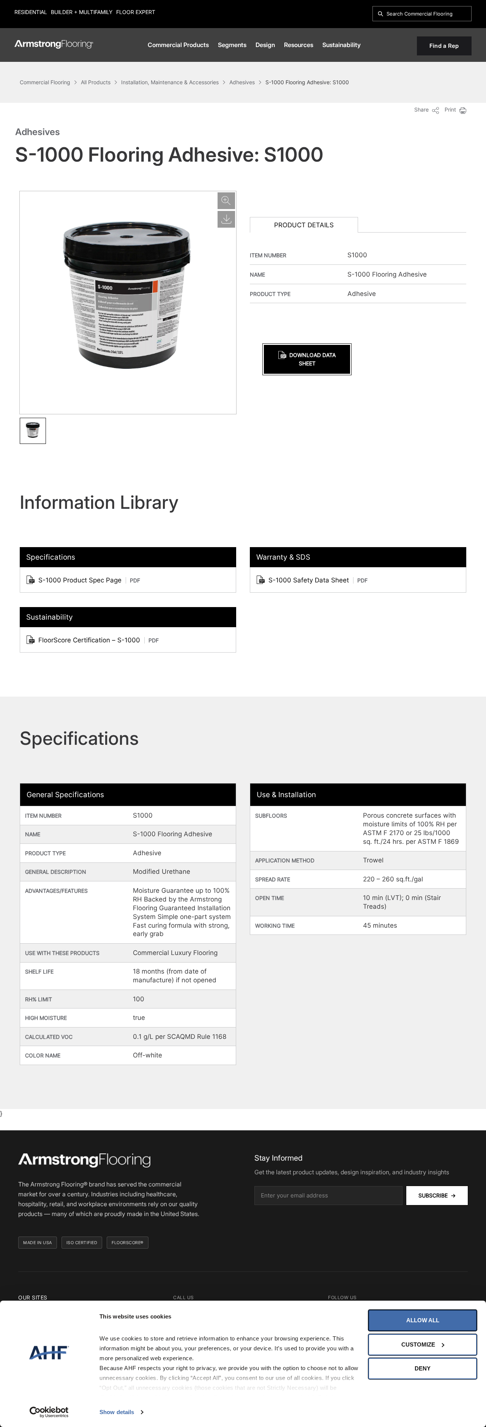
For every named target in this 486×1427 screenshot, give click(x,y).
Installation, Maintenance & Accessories (170, 82)
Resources (298, 45)
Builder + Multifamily (81, 12)
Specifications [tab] (50, 557)
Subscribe (437, 1195)
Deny (423, 1368)
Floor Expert (135, 12)
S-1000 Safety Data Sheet (318, 580)
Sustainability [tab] (49, 617)
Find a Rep (444, 45)
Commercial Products (178, 45)
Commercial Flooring (45, 82)
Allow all (422, 1320)
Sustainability (341, 45)
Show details (116, 1412)
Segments (232, 45)
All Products (95, 82)
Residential (30, 12)
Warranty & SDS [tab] (283, 557)
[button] (33, 431)
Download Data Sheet (312, 359)
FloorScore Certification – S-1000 (98, 640)
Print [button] (451, 109)
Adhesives (242, 82)
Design (265, 45)
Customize (418, 1344)
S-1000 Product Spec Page (89, 580)
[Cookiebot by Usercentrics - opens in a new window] (49, 1412)
